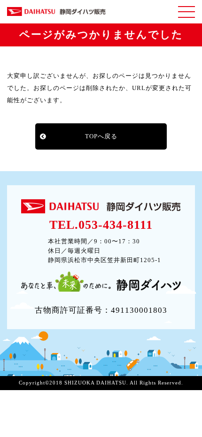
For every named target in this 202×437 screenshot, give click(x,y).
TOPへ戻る (101, 136)
